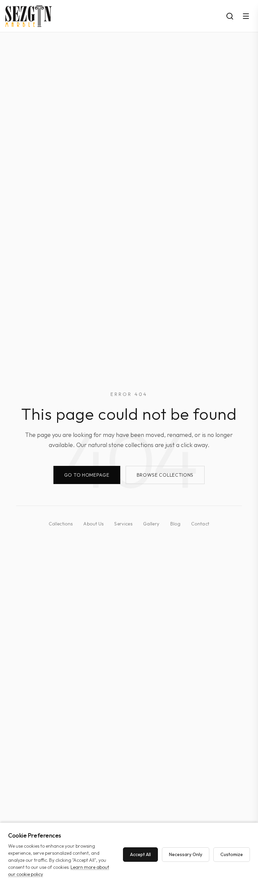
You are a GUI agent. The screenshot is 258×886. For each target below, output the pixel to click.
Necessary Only (185, 854)
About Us (93, 524)
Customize (231, 854)
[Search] (229, 16)
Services (123, 524)
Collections (61, 524)
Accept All (140, 854)
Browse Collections (165, 475)
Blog (175, 524)
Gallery (151, 524)
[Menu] (246, 16)
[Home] (28, 16)
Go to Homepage (87, 475)
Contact (200, 524)
